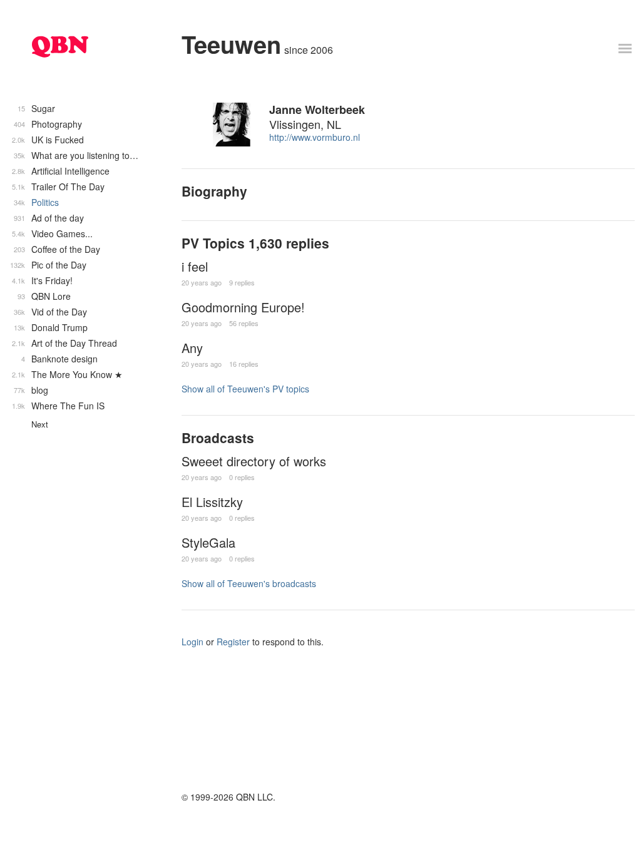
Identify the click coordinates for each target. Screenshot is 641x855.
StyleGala (208, 542)
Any (192, 348)
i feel (195, 266)
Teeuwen (231, 44)
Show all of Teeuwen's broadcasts (249, 583)
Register (233, 641)
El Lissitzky (212, 502)
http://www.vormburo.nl (314, 137)
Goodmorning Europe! (243, 307)
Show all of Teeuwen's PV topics (245, 388)
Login (192, 641)
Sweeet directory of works (254, 461)
